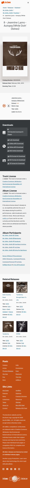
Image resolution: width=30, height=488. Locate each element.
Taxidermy (6, 334)
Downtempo (19, 368)
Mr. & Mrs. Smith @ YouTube (11, 247)
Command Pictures (19, 259)
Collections (6, 399)
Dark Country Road (7, 296)
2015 (16, 109)
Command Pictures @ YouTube (12, 262)
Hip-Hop (5, 374)
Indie (17, 365)
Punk (17, 371)
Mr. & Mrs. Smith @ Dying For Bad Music (15, 250)
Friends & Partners (21, 396)
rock (4, 309)
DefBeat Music (7, 265)
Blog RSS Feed (20, 405)
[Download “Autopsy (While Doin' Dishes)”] (8, 105)
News (4, 396)
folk (17, 106)
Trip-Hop (18, 377)
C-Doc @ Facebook (19, 265)
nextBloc (18, 390)
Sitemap (18, 402)
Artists (5, 368)
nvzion (10, 458)
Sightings (18, 393)
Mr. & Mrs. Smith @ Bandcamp (12, 238)
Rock (4, 380)
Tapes (4, 402)
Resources (19, 399)
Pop (4, 377)
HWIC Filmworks (8, 259)
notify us (5, 218)
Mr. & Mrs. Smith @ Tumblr (11, 235)
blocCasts (6, 390)
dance (11, 312)
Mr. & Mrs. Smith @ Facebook (11, 241)
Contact (5, 408)
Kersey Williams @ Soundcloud (12, 256)
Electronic (19, 374)
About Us (5, 405)
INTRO (18, 334)
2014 (21, 340)
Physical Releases (8, 371)
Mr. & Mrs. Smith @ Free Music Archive (14, 244)
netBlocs (18, 380)
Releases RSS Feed (21, 408)
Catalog (5, 365)
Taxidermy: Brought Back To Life (21, 297)
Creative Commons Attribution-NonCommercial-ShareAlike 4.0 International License (12, 184)
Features (5, 393)
